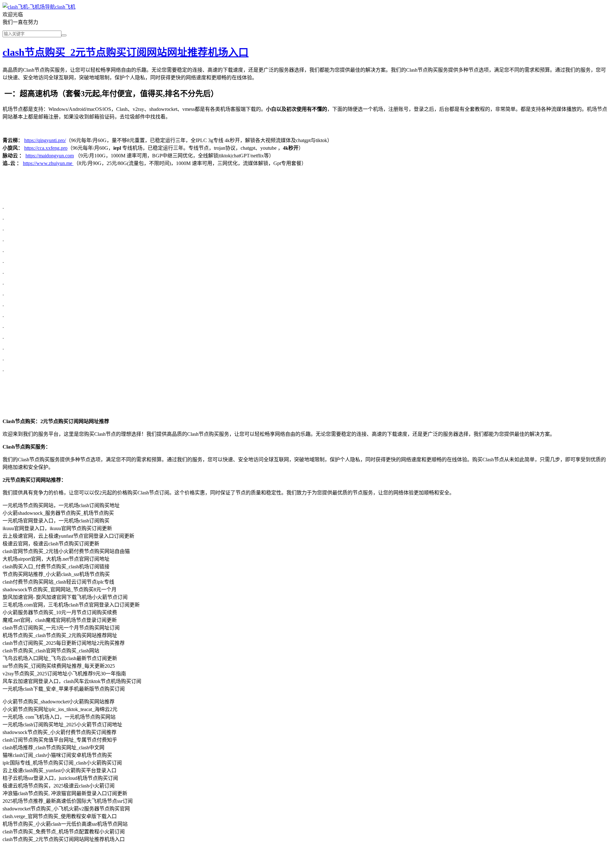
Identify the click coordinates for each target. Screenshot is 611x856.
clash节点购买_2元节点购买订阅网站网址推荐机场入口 (126, 52)
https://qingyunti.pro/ (45, 140)
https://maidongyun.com (49, 155)
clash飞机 (65, 7)
